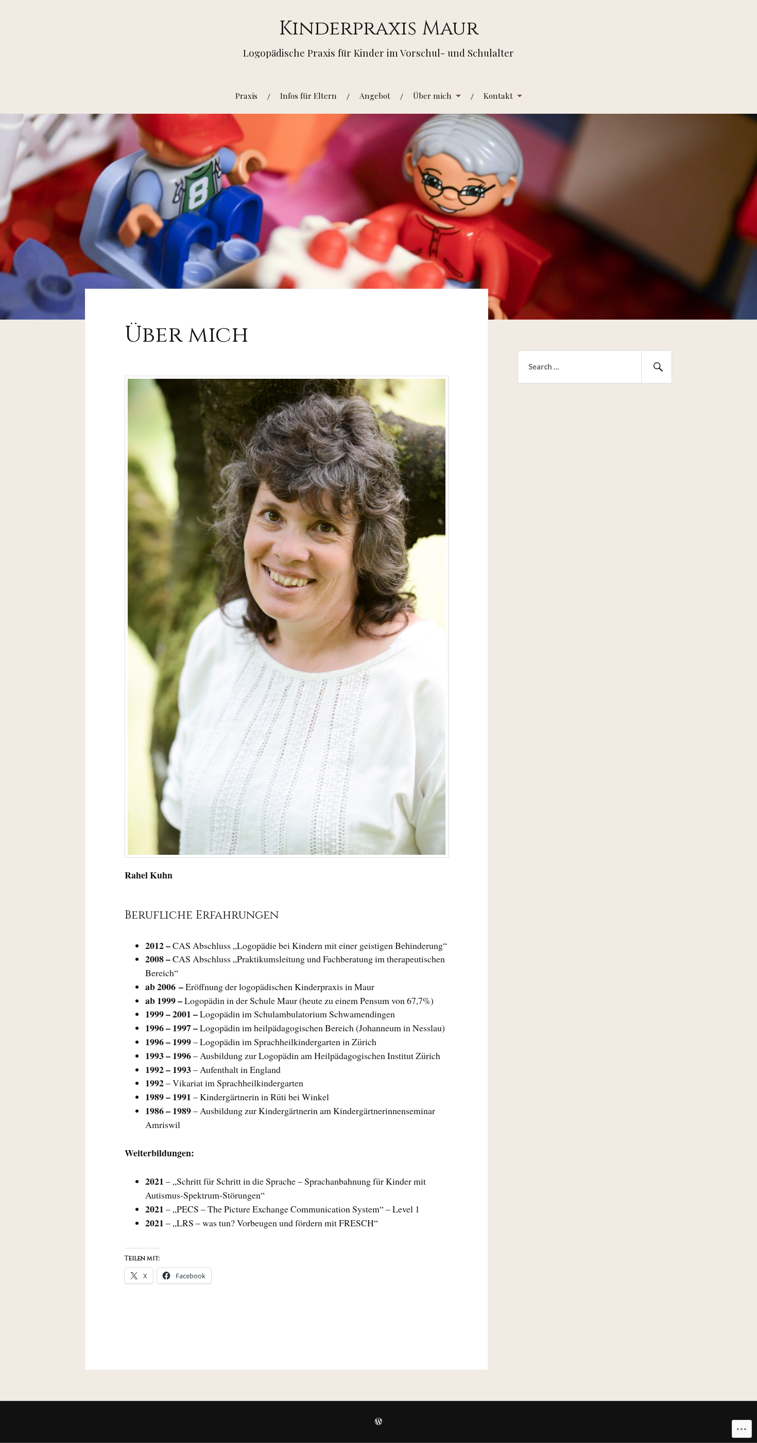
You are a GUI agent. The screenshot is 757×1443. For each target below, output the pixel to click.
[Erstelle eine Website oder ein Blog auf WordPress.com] (378, 1422)
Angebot (374, 95)
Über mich (432, 95)
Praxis (246, 95)
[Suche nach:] (595, 366)
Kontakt (498, 95)
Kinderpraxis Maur (378, 28)
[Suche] (656, 366)
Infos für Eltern (308, 95)
